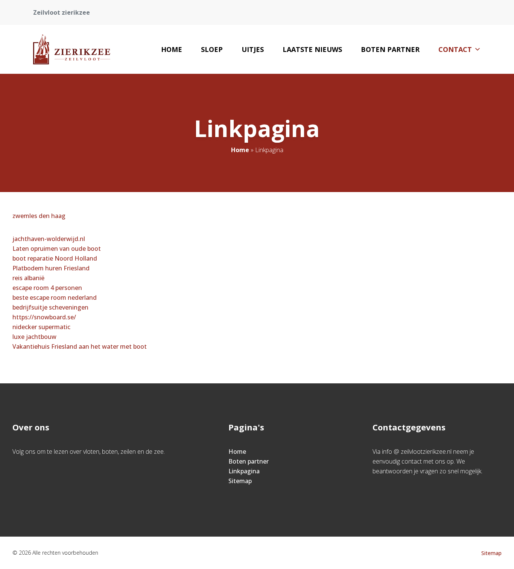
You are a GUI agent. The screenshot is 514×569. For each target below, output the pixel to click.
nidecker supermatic (41, 327)
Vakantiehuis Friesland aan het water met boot (79, 346)
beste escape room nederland (54, 297)
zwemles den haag (38, 216)
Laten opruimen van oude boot (56, 248)
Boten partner (390, 49)
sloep (212, 49)
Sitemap (240, 481)
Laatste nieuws (312, 49)
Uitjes (253, 49)
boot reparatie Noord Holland (54, 258)
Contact (455, 49)
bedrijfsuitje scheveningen (50, 307)
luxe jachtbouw (34, 337)
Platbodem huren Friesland (51, 268)
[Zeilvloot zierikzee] (71, 49)
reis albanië (28, 278)
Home (171, 49)
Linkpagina (244, 471)
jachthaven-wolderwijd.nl (48, 239)
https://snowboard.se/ (44, 317)
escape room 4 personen (47, 288)
